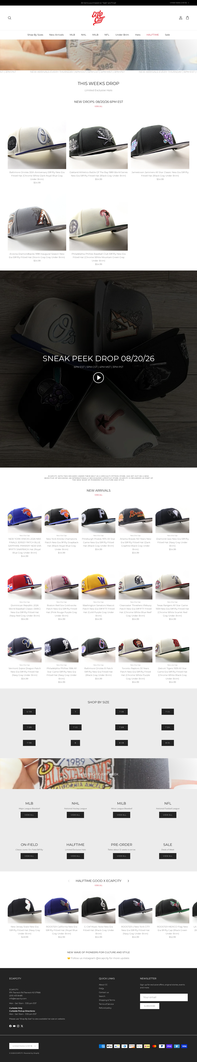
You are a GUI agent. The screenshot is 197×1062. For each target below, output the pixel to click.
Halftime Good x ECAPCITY (98, 881)
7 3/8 (29, 727)
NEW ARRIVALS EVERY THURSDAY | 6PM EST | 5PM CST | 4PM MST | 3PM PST (96, 71)
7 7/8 (29, 743)
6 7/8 (29, 712)
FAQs (101, 988)
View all (98, 106)
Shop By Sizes (35, 34)
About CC (103, 984)
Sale (167, 34)
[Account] (180, 18)
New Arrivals (56, 34)
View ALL (75, 815)
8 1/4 (168, 743)
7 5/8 (121, 727)
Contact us (104, 992)
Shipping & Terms (107, 1000)
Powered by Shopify (31, 1053)
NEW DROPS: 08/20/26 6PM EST (98, 102)
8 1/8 (121, 743)
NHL (83, 34)
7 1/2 (75, 727)
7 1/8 (121, 712)
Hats (137, 34)
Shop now (108, 3)
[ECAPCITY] (98, 18)
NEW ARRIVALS (99, 490)
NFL (107, 34)
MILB (95, 34)
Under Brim (122, 34)
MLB (72, 34)
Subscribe (149, 1006)
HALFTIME (153, 34)
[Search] (9, 18)
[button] (98, 377)
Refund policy (105, 1008)
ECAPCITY (19, 1053)
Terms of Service (106, 1004)
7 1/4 (168, 712)
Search (102, 996)
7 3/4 (167, 727)
